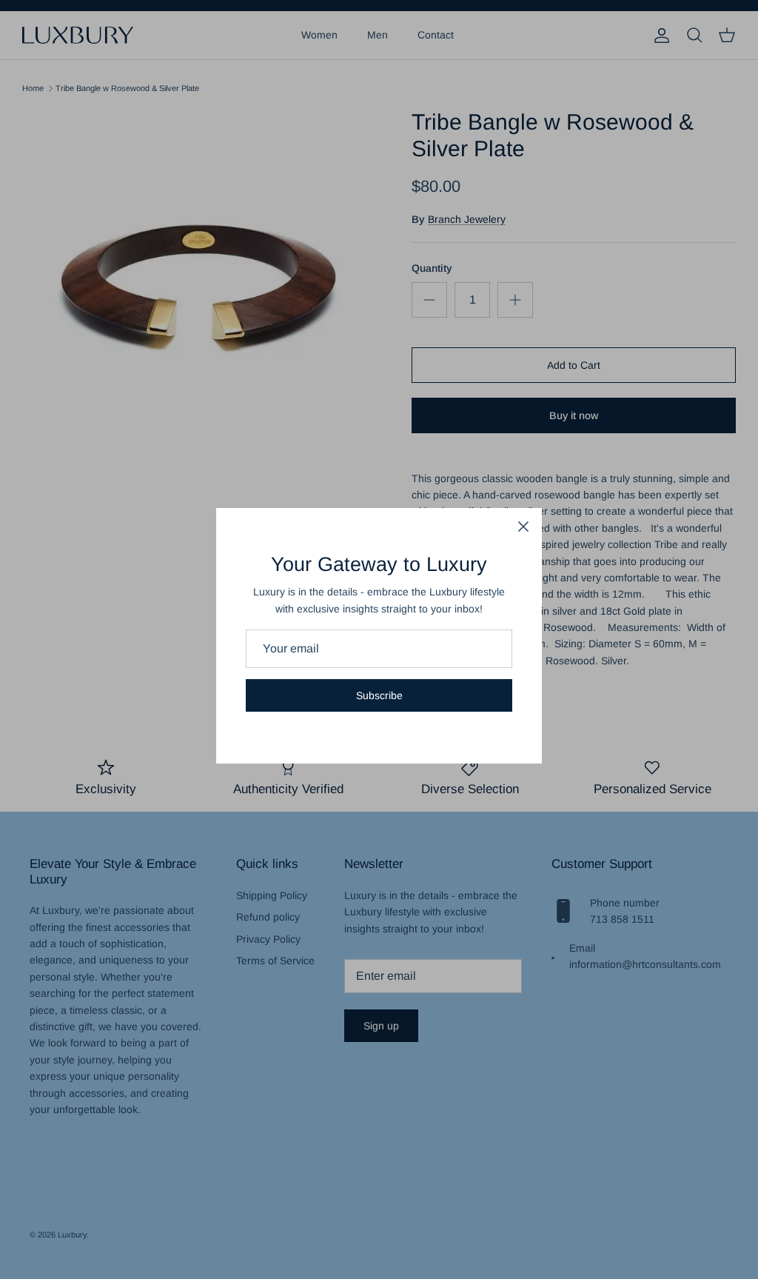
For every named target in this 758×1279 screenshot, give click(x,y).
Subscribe (379, 695)
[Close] (523, 526)
